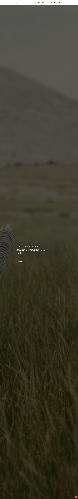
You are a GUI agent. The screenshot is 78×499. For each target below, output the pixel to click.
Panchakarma (53, 2)
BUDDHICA (18, 2)
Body (39, 2)
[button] (20, 262)
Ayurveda (47, 2)
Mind (35, 2)
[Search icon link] (62, 2)
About (59, 2)
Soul (43, 2)
